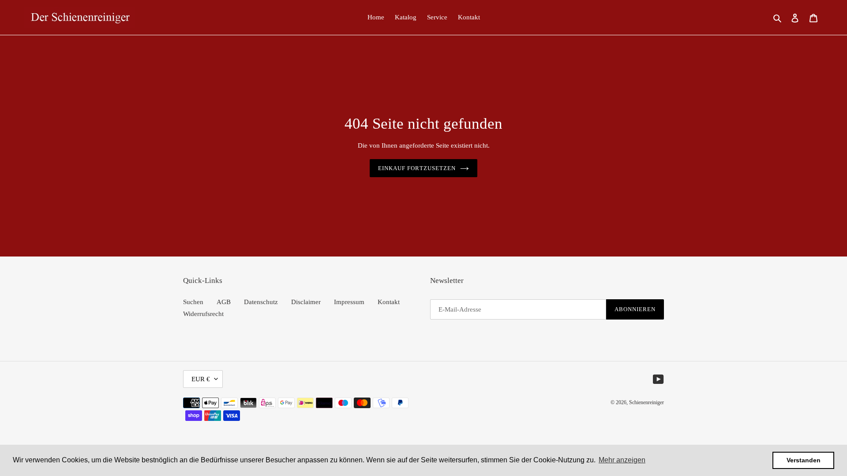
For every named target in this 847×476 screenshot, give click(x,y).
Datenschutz (261, 301)
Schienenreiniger (646, 402)
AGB (224, 301)
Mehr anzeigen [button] (622, 460)
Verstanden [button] (804, 460)
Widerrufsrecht (203, 313)
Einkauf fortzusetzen (417, 168)
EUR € (200, 379)
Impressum (349, 301)
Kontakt (389, 301)
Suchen (193, 301)
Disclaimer (306, 301)
